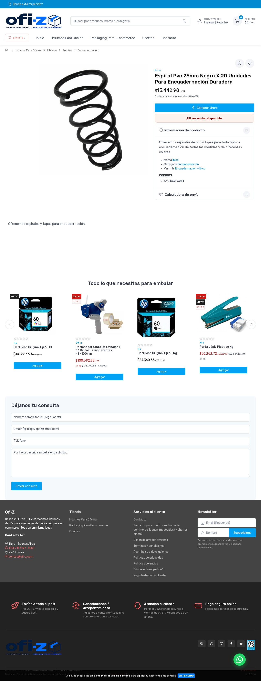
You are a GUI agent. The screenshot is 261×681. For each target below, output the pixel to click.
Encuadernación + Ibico (190, 168)
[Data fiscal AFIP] (251, 645)
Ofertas (148, 38)
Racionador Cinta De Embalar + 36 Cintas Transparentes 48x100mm (98, 350)
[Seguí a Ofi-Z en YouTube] (241, 643)
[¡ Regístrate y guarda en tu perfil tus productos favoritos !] (249, 63)
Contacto (168, 38)
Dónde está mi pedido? (149, 569)
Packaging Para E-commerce (113, 38)
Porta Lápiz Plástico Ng (216, 347)
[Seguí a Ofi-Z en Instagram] (221, 643)
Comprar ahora (207, 108)
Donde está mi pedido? (28, 4)
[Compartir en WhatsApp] (239, 63)
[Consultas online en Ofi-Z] (202, 643)
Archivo (67, 50)
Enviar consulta (26, 486)
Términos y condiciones (149, 546)
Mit (202, 342)
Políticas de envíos (146, 563)
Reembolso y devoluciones (151, 551)
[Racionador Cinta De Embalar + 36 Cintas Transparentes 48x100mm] (99, 314)
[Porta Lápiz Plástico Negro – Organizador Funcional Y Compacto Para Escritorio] (223, 314)
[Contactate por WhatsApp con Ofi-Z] (211, 643)
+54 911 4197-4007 (21, 548)
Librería (52, 50)
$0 (250, 21)
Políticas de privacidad (148, 557)
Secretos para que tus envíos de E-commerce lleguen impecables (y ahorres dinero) (161, 530)
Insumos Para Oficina (67, 38)
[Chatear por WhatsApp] (239, 659)
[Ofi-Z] (33, 21)
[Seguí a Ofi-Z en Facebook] (231, 643)
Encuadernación (88, 50)
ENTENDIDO (186, 675)
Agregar (37, 365)
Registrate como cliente (150, 575)
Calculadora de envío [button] (182, 195)
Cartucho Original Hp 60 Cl (33, 347)
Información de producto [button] (184, 130)
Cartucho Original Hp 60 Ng (157, 353)
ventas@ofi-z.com (20, 556)
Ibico (176, 160)
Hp (15, 343)
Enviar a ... (19, 37)
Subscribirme (242, 533)
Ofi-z (79, 342)
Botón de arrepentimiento (151, 540)
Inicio (40, 38)
